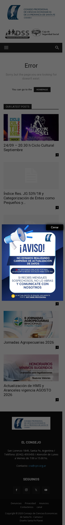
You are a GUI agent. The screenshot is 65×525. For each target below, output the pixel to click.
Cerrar (54, 227)
